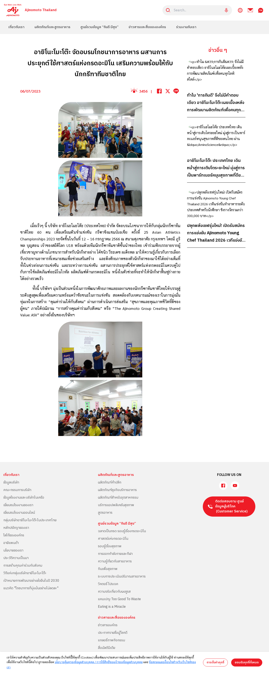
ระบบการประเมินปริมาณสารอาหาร (122, 576)
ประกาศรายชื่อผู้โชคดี (112, 633)
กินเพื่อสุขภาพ (107, 569)
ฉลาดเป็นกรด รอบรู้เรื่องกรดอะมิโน (122, 531)
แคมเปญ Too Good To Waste (119, 599)
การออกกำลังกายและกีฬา (115, 554)
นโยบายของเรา (13, 550)
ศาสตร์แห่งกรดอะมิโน (113, 539)
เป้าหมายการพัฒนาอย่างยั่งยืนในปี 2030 (31, 581)
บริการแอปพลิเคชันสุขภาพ (116, 505)
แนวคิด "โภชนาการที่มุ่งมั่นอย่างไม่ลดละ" (30, 588)
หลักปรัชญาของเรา (16, 528)
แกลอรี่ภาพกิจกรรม (111, 640)
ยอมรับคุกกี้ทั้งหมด (247, 662)
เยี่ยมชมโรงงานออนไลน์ (19, 513)
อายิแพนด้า (11, 543)
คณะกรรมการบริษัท (17, 490)
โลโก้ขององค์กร (13, 535)
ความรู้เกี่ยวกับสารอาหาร (115, 561)
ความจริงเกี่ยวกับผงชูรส (114, 591)
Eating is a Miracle (112, 607)
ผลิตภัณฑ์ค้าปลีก (109, 482)
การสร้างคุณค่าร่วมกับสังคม (22, 565)
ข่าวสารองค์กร (107, 625)
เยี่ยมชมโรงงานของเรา (18, 505)
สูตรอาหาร (105, 513)
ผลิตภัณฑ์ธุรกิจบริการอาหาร (117, 490)
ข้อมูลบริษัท (11, 482)
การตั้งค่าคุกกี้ (215, 662)
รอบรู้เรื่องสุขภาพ (109, 546)
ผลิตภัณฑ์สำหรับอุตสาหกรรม (118, 497)
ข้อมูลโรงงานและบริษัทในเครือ (23, 497)
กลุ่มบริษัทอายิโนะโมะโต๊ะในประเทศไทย (30, 520)
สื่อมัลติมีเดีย (106, 648)
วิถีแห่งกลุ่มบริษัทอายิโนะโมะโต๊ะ (24, 573)
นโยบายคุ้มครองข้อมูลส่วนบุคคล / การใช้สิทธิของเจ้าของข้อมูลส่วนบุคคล (99, 662)
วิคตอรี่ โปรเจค (108, 584)
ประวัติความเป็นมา (16, 558)
